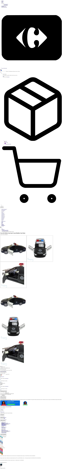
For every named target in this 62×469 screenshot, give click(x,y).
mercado (2, 1)
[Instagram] (1, 463)
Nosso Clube (6, 142)
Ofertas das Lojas (6, 5)
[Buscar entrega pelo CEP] (0, 375)
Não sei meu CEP (2, 376)
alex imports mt (6, 378)
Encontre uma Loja (6, 4)
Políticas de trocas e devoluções (5, 430)
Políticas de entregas (4, 422)
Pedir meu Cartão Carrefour (3, 371)
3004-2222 (2, 409)
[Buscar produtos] (0, 72)
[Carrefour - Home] (1, 70)
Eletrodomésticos (3, 225)
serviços (2, 2)
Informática (3, 224)
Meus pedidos (3, 423)
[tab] (13, 248)
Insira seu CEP (7, 374)
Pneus (2, 222)
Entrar (3, 76)
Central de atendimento (4, 417)
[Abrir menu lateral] (0, 69)
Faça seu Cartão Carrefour (4, 68)
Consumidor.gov (3, 425)
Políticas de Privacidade (4, 432)
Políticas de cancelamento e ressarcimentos (6, 423)
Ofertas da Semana (3, 221)
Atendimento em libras (4, 6)
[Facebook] (0, 463)
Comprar (1, 384)
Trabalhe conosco (3, 427)
